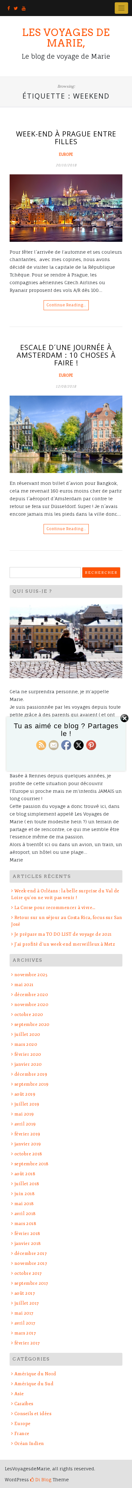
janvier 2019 (27, 1144)
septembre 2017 (31, 1283)
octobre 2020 (28, 1014)
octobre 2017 (28, 1273)
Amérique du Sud (34, 1384)
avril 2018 (25, 1213)
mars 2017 (25, 1333)
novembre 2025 (30, 974)
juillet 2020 (27, 1034)
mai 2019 (24, 1114)
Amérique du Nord (35, 1374)
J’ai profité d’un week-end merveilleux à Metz (64, 944)
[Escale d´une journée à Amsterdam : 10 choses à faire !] (66, 434)
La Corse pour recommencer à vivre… (54, 907)
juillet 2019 (26, 1104)
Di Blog (42, 1479)
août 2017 (24, 1293)
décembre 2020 (31, 994)
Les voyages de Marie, (66, 38)
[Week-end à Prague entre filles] (66, 207)
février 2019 (27, 1134)
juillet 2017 (26, 1303)
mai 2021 (24, 984)
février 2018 (27, 1233)
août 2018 (24, 1174)
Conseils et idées (32, 1413)
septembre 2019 (31, 1084)
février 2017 (27, 1343)
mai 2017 (24, 1313)
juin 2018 (24, 1193)
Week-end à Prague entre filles (66, 137)
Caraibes (23, 1403)
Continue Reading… (66, 304)
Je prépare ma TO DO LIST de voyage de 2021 (63, 934)
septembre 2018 (31, 1164)
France (21, 1433)
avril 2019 (25, 1124)
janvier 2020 (28, 1064)
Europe (66, 154)
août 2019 (24, 1094)
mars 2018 (25, 1223)
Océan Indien (29, 1443)
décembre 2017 (30, 1253)
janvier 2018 (27, 1243)
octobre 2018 (28, 1154)
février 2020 (27, 1054)
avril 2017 (25, 1323)
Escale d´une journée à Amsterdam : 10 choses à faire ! (66, 354)
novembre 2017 (30, 1263)
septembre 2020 (32, 1024)
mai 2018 (24, 1203)
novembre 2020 (31, 1004)
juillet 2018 (26, 1183)
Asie (19, 1393)
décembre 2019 (30, 1074)
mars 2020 (25, 1044)
